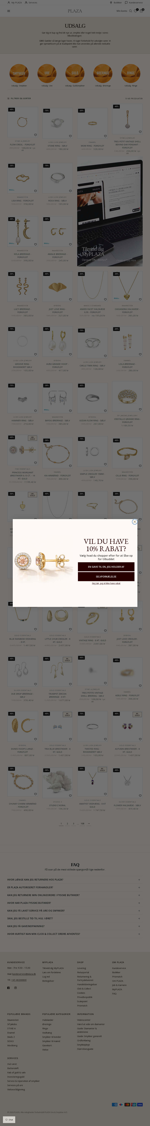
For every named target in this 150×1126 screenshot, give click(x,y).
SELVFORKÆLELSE (106, 576)
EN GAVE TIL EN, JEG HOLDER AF (106, 566)
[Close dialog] (134, 521)
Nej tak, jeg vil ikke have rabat (106, 583)
